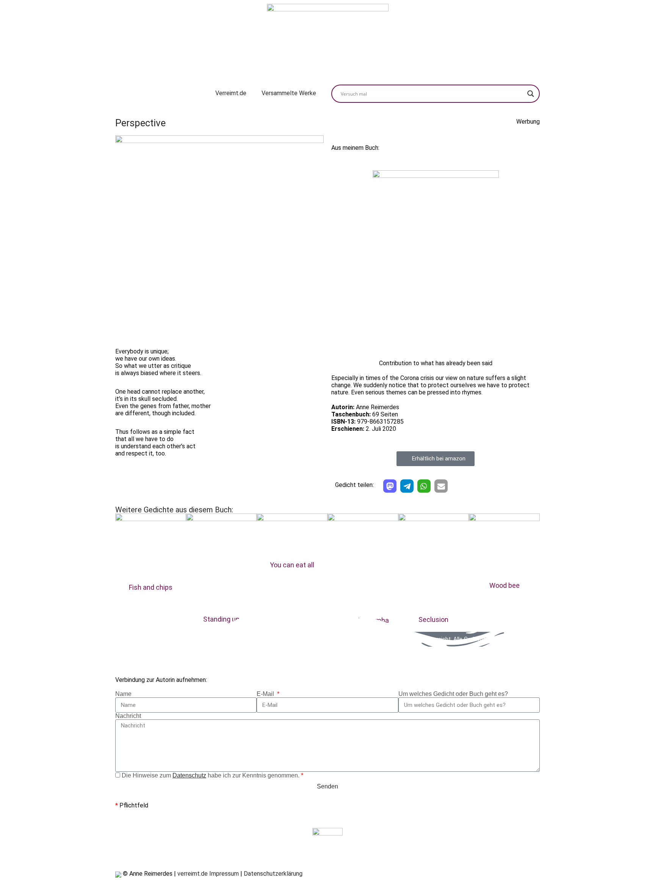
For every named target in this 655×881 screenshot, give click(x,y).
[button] (389, 486)
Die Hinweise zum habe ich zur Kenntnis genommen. (212, 775)
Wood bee (504, 585)
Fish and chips (150, 587)
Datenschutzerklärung (273, 873)
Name (123, 694)
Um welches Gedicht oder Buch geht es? (453, 694)
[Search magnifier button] (530, 93)
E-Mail (266, 694)
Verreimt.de (230, 93)
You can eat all (292, 565)
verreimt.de (192, 873)
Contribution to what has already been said (435, 363)
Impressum (224, 873)
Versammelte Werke (289, 93)
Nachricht (128, 716)
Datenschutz (189, 775)
